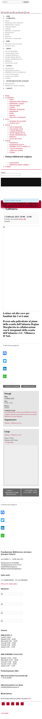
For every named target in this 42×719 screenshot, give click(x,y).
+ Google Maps (9, 442)
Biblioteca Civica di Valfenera (13, 416)
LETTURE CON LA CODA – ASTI (30, 492)
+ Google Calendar (11, 386)
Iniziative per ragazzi (30, 414)
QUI (29, 698)
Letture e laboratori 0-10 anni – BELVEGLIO (12, 492)
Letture (18, 412)
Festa (6, 412)
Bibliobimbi (11, 412)
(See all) (22, 219)
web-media (4, 713)
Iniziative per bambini (17, 414)
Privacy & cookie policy (9, 584)
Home (2, 207)
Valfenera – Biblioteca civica (13, 423)
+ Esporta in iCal (28, 386)
